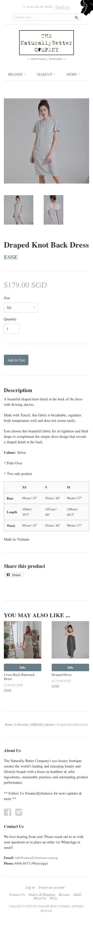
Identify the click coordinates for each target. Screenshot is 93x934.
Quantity (10, 319)
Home (8, 724)
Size (7, 297)
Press (53, 898)
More (72, 74)
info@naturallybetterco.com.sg (36, 857)
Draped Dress (61, 674)
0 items (38, 7)
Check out (63, 7)
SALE (77, 894)
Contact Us (17, 894)
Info (23, 667)
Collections (21, 724)
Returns (64, 894)
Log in (30, 887)
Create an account (51, 887)
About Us (39, 898)
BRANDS (16, 74)
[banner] (46, 45)
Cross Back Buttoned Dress (19, 676)
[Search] (76, 17)
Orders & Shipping (42, 894)
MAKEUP (45, 74)
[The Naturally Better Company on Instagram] (19, 812)
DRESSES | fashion (43, 724)
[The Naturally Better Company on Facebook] (8, 812)
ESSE (11, 257)
